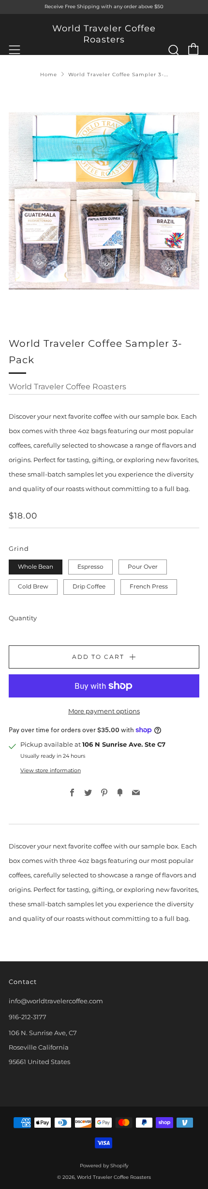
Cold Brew (33, 586)
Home (48, 74)
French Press (149, 586)
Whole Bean (35, 566)
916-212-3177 (27, 1017)
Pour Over (143, 566)
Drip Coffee (89, 586)
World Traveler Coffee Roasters (104, 34)
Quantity (23, 618)
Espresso (90, 566)
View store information (50, 770)
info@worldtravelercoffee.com (56, 1001)
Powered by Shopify (104, 1165)
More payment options (104, 711)
